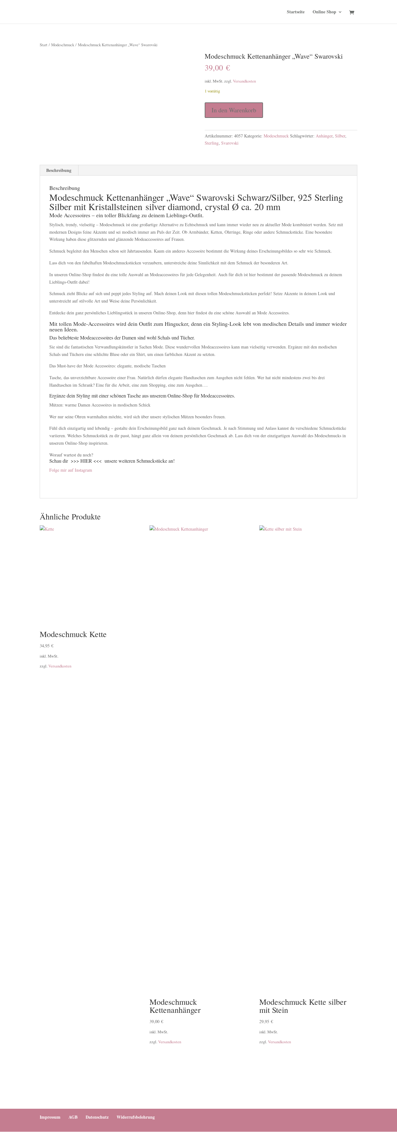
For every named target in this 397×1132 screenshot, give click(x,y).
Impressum (50, 1117)
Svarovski (230, 143)
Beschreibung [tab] (58, 170)
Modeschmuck (62, 44)
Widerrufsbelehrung (136, 1117)
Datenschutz (97, 1117)
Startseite (296, 12)
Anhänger (324, 136)
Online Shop (324, 12)
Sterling (212, 143)
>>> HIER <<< (86, 460)
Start (43, 44)
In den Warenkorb (234, 110)
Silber (340, 136)
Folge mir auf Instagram (70, 470)
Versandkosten (244, 81)
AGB (73, 1117)
